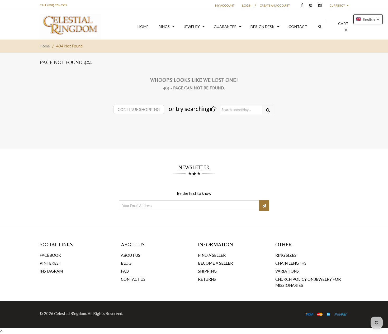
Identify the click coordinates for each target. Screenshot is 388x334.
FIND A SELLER (212, 255)
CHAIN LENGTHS (290, 263)
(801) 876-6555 (57, 5)
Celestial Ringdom (70, 313)
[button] (368, 19)
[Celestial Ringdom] (70, 27)
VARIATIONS (287, 271)
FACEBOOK (50, 255)
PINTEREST (50, 263)
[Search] (268, 110)
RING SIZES (285, 255)
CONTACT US (133, 279)
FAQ (125, 271)
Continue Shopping (139, 109)
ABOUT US (130, 255)
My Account (225, 5)
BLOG (126, 263)
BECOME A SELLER (215, 263)
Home (45, 45)
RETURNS (207, 279)
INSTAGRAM (51, 271)
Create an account (275, 5)
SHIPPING (207, 271)
